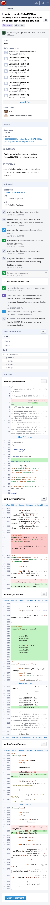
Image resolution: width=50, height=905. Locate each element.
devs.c (10, 361)
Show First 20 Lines (9, 505)
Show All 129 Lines (26, 600)
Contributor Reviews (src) (20, 116)
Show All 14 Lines (25, 437)
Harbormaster (13, 240)
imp (10, 111)
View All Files (25, 102)
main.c (11, 364)
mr (9, 132)
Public (20, 25)
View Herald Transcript (33, 222)
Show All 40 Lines (25, 683)
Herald (10, 219)
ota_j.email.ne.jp (25, 32)
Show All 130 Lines (26, 750)
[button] (47, 3)
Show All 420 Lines (26, 505)
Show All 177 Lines (24, 737)
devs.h (11, 357)
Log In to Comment (15, 898)
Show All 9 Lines (25, 805)
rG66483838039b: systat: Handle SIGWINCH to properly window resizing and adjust (23, 140)
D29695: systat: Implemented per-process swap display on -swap (25, 261)
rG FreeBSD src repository (14, 192)
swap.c (11, 367)
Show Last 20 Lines (40, 737)
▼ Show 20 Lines (41, 505)
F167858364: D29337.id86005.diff (22, 51)
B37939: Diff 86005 (14, 244)
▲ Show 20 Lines (9, 737)
